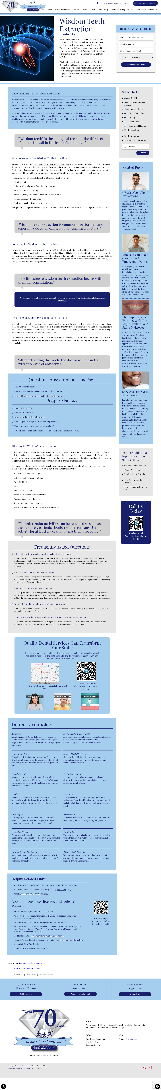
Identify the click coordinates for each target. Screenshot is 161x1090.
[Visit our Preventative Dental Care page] (62, 709)
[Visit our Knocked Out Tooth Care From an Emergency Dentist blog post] (135, 252)
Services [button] (75, 9)
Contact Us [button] (152, 9)
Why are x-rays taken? (23, 412)
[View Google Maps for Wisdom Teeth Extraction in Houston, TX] (45, 683)
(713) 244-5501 (67, 73)
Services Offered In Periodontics (135, 393)
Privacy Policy (30, 1068)
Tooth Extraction (131, 130)
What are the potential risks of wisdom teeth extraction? (38, 391)
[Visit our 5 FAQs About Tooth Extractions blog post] (135, 189)
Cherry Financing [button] (118, 9)
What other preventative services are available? (34, 426)
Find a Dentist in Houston (135, 140)
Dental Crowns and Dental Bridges (135, 103)
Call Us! (146, 3)
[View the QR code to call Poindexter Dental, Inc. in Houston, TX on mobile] (136, 530)
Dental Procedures (132, 470)
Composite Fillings (132, 98)
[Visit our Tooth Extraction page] (90, 709)
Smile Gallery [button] (103, 9)
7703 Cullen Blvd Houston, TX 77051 (114, 3)
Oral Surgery (129, 117)
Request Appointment (80, 994)
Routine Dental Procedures (135, 474)
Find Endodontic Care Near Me (136, 488)
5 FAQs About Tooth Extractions (135, 194)
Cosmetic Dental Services (135, 465)
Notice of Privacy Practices (16, 1068)
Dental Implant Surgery (134, 109)
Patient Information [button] (62, 9)
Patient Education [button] (88, 9)
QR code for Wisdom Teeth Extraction (24, 968)
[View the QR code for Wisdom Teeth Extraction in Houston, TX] (86, 680)
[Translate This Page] (157, 1086)
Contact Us (135, 994)
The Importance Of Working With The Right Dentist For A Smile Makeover (135, 322)
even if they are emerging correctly (40, 105)
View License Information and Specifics (47, 936)
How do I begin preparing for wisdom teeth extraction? (38, 396)
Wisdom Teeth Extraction (31, 963)
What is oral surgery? (23, 407)
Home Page (61, 889)
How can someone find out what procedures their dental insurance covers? (46, 430)
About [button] (50, 9)
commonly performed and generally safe (52, 164)
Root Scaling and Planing (135, 126)
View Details (34, 944)
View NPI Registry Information (70, 940)
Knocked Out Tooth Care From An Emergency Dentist (135, 258)
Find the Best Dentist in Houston (134, 481)
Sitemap (39, 1068)
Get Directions (26, 994)
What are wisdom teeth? (24, 386)
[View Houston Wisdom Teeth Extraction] (27, 80)
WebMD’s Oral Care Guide (32, 894)
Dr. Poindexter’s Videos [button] (136, 9)
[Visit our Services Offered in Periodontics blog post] (135, 389)
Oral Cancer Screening (134, 113)
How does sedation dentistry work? (29, 417)
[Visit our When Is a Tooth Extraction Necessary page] (34, 709)
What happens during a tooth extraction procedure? (36, 421)
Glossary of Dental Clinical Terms (59, 885)
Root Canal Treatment (133, 121)
